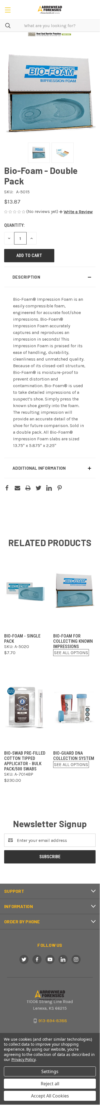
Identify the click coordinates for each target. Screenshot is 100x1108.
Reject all (50, 1084)
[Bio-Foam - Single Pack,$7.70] (25, 590)
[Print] (28, 488)
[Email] (17, 488)
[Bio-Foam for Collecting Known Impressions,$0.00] (74, 590)
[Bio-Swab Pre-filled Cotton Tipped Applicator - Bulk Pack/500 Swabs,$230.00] (25, 707)
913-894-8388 (53, 1020)
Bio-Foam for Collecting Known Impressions (73, 641)
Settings (49, 1071)
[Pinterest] (59, 488)
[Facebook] (7, 488)
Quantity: (14, 225)
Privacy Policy (23, 1059)
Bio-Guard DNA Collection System (73, 755)
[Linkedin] (49, 488)
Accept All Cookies (50, 1096)
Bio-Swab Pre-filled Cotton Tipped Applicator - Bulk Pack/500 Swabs (24, 761)
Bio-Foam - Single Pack (22, 638)
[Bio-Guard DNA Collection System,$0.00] (74, 707)
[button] (50, 34)
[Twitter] (38, 488)
